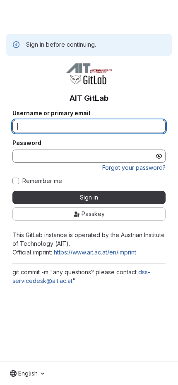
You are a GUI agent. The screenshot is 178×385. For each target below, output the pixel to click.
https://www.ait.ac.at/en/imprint (95, 252)
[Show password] (159, 156)
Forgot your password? (134, 167)
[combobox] (27, 373)
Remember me (42, 181)
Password (26, 143)
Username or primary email (51, 113)
